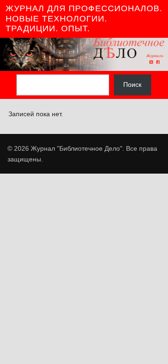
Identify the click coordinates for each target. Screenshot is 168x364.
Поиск (132, 85)
